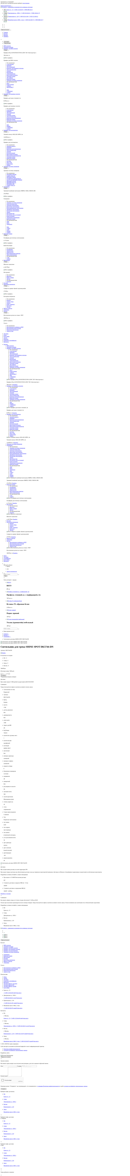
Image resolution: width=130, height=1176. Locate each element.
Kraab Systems (10, 84)
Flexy (8, 83)
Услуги (5, 311)
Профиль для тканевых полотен (12, 94)
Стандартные (10, 110)
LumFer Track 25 (11, 176)
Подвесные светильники (13, 210)
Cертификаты (7, 558)
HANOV (9, 281)
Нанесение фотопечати (13, 329)
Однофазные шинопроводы (14, 178)
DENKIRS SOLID (11, 181)
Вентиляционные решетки (13, 253)
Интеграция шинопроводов (14, 155)
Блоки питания (10, 216)
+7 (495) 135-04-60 (18, 9)
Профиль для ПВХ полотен (11, 48)
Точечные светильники (13, 205)
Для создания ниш (11, 69)
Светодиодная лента (12, 204)
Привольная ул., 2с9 (13, 16)
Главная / (6, 633)
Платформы (10, 249)
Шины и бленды (8, 308)
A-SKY (8, 228)
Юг (5, 9)
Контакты (6, 341)
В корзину (3, 675)
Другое (8, 279)
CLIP (8, 229)
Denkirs (8, 126)
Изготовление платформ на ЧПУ (15, 327)
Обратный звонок (5, 29)
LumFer (8, 92)
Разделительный (11, 153)
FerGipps (9, 161)
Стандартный (10, 64)
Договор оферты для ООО (10, 983)
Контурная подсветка (12, 75)
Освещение (6, 186)
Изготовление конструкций (14, 328)
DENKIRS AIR (10, 184)
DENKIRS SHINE (11, 177)
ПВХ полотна (7, 46)
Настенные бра (10, 213)
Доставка (6, 333)
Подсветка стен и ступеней (14, 214)
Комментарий (4, 1076)
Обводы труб (10, 252)
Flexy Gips (9, 162)
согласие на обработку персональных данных (75, 1086)
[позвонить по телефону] (4, 932)
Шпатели (9, 276)
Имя (2, 1066)
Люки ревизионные (12, 254)
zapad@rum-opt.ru (17, 1008)
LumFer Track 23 (11, 185)
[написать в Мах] (4, 27)
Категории (6, 41)
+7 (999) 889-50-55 (27, 9)
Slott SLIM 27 (10, 87)
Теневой (9, 71)
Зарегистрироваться (6, 5)
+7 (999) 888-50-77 (38, 19)
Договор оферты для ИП (10, 986)
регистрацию (26, 3)
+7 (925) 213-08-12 (33, 16)
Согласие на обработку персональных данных (15, 1050)
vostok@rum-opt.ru (18, 1003)
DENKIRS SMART (11, 174)
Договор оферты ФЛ (9, 985)
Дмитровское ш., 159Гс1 (14, 13)
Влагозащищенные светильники (15, 208)
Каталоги (9, 305)
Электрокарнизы (11, 73)
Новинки (6, 339)
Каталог (6, 33)
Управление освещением (13, 217)
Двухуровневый (11, 67)
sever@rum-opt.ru (17, 998)
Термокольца (10, 250)
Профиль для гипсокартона (11, 130)
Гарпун (8, 303)
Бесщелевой (10, 72)
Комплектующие (11, 79)
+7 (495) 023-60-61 (25, 13)
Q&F (8, 221)
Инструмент (7, 260)
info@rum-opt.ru (17, 992)
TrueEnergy (9, 224)
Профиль (6, 36)
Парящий (9, 65)
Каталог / (6, 635)
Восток (5, 16)
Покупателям (7, 43)
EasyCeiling (6, 336)
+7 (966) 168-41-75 (35, 13)
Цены (5, 335)
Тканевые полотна (8, 47)
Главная (6, 32)
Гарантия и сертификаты (10, 340)
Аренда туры (10, 331)
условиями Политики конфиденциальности (48, 1086)
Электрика (6, 309)
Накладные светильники (13, 206)
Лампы (8, 212)
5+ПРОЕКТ (10, 91)
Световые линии (11, 76)
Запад (5, 19)
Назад (5, 50)
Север (5, 13)
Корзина (6, 35)
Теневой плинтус (11, 146)
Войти (8, 566)
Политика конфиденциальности (12, 1049)
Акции (5, 337)
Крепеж (9, 300)
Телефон (20, 1066)
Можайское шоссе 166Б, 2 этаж (16, 19)
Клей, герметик (11, 304)
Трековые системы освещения (14, 80)
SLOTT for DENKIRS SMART (14, 180)
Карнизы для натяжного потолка (15, 68)
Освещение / (7, 636)
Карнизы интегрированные (14, 118)
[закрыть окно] (1, 39)
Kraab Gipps (10, 163)
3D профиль (10, 77)
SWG (8, 223)
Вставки (6, 283)
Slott (8, 90)
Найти (5, 575)
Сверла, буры (10, 301)
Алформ (9, 86)
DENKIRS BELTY (11, 182)
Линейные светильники (13, 209)
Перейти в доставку (6, 893)
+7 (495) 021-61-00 (23, 16)
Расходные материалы (9, 284)
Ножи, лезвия (10, 277)
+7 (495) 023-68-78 (29, 19)
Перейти (15, 384)
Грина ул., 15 (9, 9)
